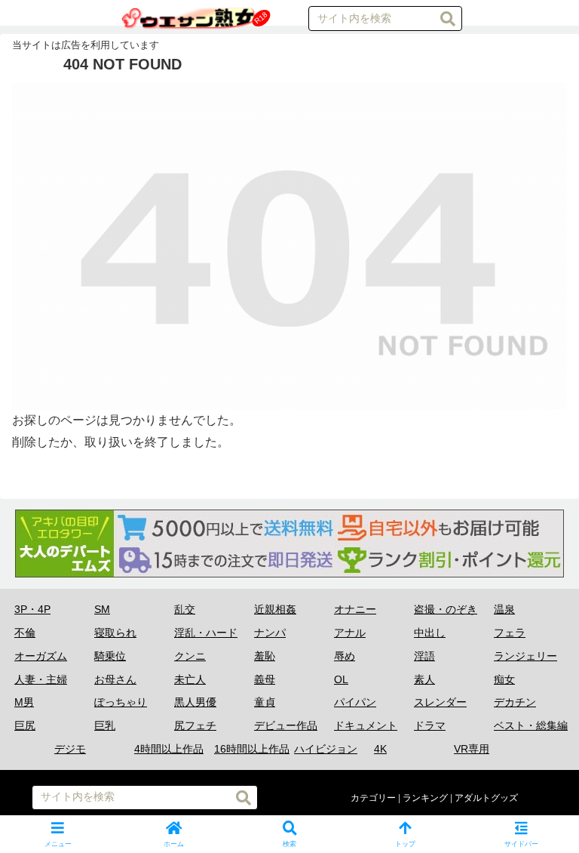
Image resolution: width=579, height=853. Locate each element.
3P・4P (32, 609)
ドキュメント (365, 725)
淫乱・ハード (205, 633)
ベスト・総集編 (531, 725)
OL (341, 679)
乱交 (184, 609)
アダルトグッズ (486, 798)
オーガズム (40, 656)
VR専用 (471, 749)
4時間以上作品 (169, 749)
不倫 (24, 633)
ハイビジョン (325, 749)
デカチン (515, 702)
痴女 (504, 679)
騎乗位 (110, 656)
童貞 (264, 702)
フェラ (509, 633)
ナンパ (270, 633)
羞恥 (264, 656)
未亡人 (190, 679)
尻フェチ (195, 725)
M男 (24, 702)
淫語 (424, 656)
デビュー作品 (285, 725)
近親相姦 (275, 609)
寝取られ (115, 633)
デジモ (70, 749)
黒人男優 (195, 702)
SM (102, 609)
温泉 (504, 609)
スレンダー (440, 702)
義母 (264, 679)
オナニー (355, 609)
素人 (424, 679)
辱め (344, 656)
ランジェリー (525, 656)
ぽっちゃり (120, 702)
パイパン (355, 702)
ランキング (425, 798)
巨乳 (104, 725)
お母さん (115, 679)
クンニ (190, 656)
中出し (430, 633)
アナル (350, 633)
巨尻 (24, 725)
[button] (447, 18)
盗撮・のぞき (445, 609)
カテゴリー (373, 798)
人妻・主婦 (40, 679)
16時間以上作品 (252, 749)
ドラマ (430, 725)
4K (380, 749)
